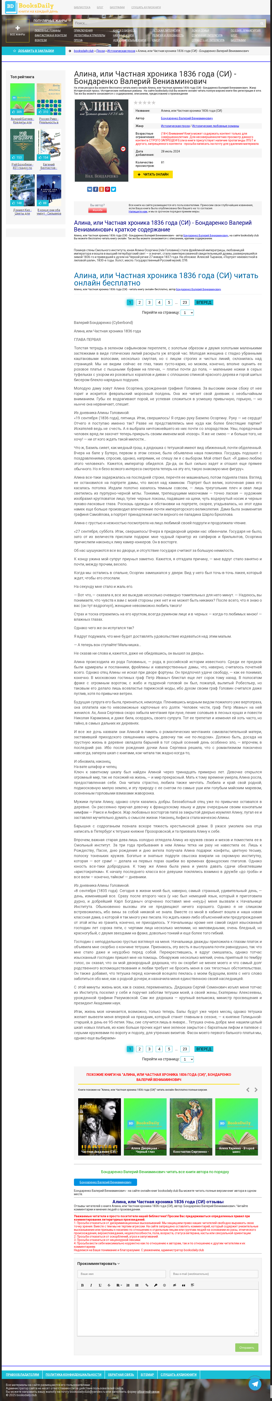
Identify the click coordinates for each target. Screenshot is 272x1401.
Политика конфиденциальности (73, 1374)
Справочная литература (208, 40)
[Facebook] (95, 189)
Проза (78, 40)
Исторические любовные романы (215, 126)
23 (185, 302)
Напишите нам (138, 211)
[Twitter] (113, 189)
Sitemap (147, 1374)
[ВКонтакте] (89, 189)
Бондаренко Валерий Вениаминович (187, 118)
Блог (100, 7)
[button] (82, 1285)
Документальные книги (129, 40)
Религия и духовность (168, 35)
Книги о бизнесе (124, 30)
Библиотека (82, 7)
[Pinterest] (107, 189)
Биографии (117, 7)
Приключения (83, 30)
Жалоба (97, 210)
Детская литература (166, 30)
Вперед (204, 302)
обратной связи (148, 1391)
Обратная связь (121, 1374)
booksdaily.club (33, 7)
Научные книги (123, 35)
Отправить (246, 1347)
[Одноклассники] (101, 189)
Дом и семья (200, 30)
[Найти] (262, 23)
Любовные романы (48, 30)
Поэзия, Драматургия (246, 30)
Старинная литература (207, 35)
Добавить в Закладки (36, 51)
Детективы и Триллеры (89, 35)
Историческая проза (175, 126)
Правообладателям (22, 1374)
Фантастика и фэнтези (51, 35)
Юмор (156, 40)
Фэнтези (41, 40)
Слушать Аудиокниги (146, 7)
